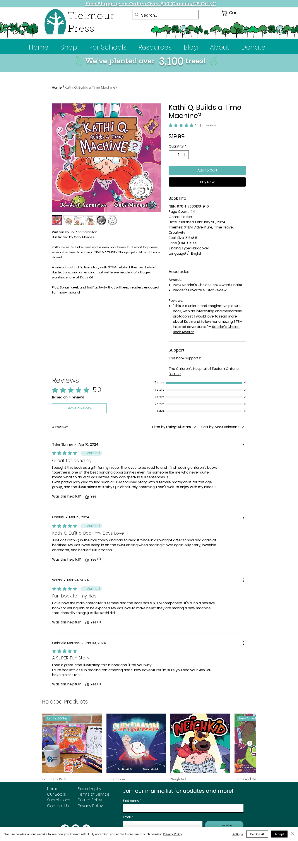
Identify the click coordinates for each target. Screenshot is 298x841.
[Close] (292, 834)
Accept (279, 834)
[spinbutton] (178, 155)
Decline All (257, 834)
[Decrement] (172, 155)
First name (132, 801)
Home (57, 87)
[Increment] (185, 155)
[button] (108, 47)
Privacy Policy (172, 834)
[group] (149, 750)
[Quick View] (136, 743)
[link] (192, 125)
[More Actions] (243, 444)
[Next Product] (249, 743)
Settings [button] (237, 834)
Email (128, 817)
